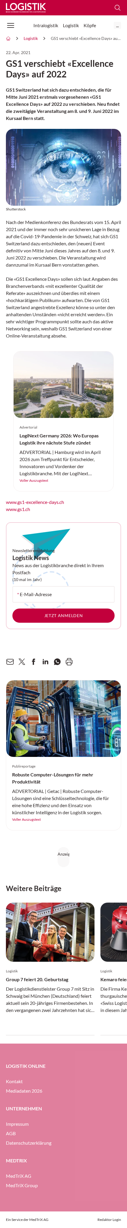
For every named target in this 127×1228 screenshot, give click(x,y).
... (117, 25)
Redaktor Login (109, 1219)
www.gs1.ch (18, 509)
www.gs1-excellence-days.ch (35, 502)
